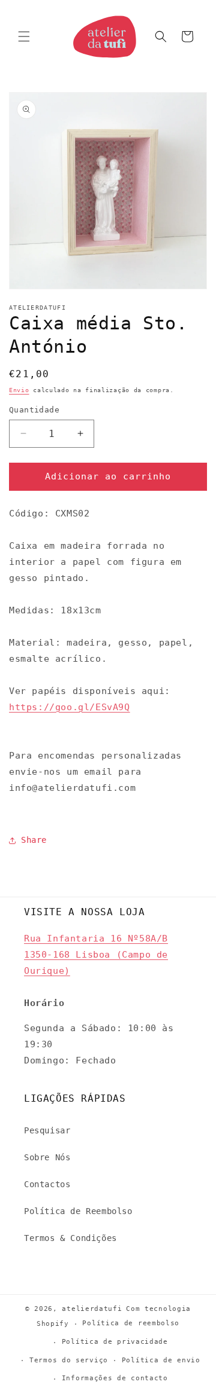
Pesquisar (47, 1130)
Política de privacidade (115, 1342)
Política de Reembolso (78, 1211)
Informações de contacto (115, 1378)
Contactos (47, 1184)
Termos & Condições (70, 1238)
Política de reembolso (130, 1323)
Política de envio (161, 1360)
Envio (19, 390)
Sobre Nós (47, 1157)
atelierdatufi (92, 1309)
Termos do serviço (68, 1360)
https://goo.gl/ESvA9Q (69, 707)
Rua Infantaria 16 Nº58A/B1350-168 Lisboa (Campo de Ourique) (96, 954)
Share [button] (34, 840)
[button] (24, 36)
